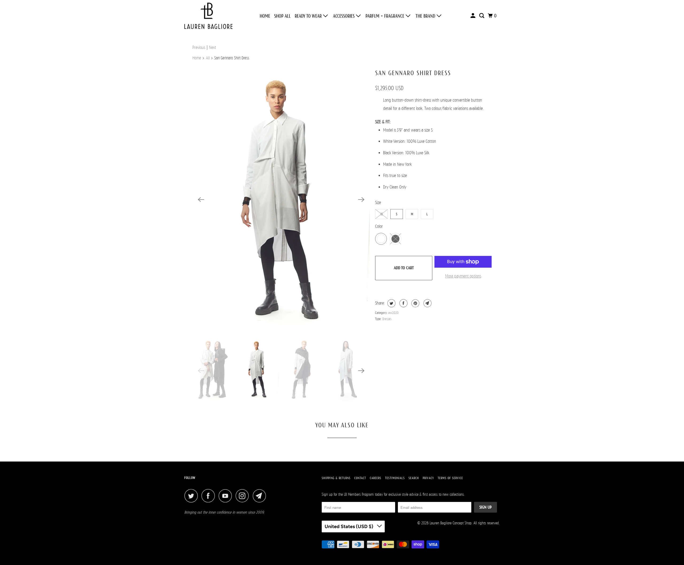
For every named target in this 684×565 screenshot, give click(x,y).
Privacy (428, 478)
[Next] (361, 199)
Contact (360, 478)
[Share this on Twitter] (390, 303)
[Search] (482, 15)
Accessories (344, 16)
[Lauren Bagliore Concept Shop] (208, 16)
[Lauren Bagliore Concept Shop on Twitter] (192, 495)
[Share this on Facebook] (402, 303)
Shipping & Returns (336, 478)
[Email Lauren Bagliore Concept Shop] (261, 495)
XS (381, 214)
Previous (198, 47)
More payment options (463, 276)
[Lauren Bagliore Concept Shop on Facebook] (209, 495)
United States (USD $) (349, 526)
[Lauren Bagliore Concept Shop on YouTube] (227, 495)
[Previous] (201, 199)
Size (378, 202)
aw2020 (393, 313)
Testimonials (395, 478)
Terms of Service (450, 478)
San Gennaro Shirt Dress (413, 73)
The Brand (426, 16)
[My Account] (473, 15)
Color (379, 226)
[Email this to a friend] (427, 303)
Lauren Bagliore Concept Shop (451, 523)
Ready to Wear (309, 16)
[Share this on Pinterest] (414, 303)
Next (212, 47)
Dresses (386, 319)
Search (414, 478)
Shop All (282, 16)
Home (265, 16)
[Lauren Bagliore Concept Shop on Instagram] (244, 495)
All (208, 58)
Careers (375, 478)
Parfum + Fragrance (386, 16)
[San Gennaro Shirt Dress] (281, 199)
